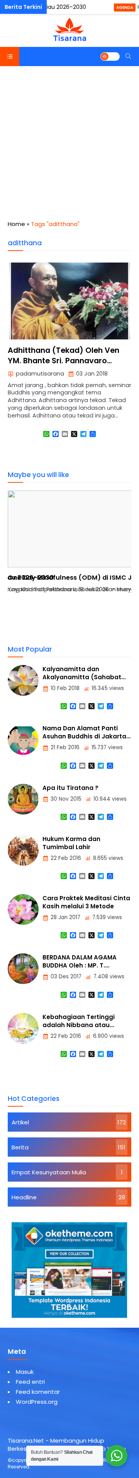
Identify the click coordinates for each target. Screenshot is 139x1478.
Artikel (20, 1122)
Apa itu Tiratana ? (70, 788)
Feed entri (30, 1382)
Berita (20, 1147)
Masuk (25, 1372)
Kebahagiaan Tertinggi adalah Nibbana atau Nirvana (78, 1025)
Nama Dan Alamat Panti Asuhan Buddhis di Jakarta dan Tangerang (84, 736)
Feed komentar (38, 1392)
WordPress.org (37, 1402)
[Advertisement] (69, 139)
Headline (24, 1197)
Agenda (124, 7)
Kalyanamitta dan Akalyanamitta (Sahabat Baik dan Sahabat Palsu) (81, 677)
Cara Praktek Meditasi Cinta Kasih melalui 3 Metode (86, 902)
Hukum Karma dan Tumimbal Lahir (71, 843)
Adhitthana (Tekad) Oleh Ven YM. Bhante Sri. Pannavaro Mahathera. (63, 361)
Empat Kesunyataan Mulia (49, 1172)
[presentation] (36, 566)
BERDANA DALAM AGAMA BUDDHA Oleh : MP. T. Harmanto (79, 965)
